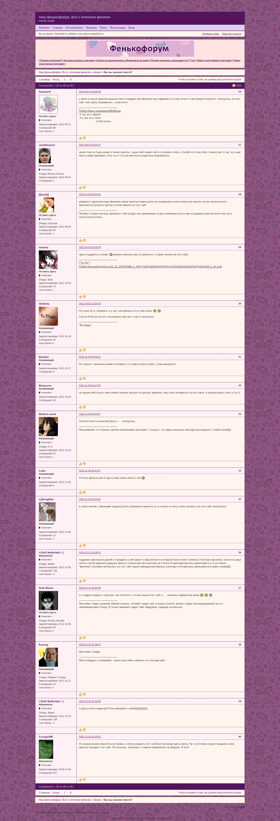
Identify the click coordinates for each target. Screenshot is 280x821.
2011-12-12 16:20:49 (90, 588)
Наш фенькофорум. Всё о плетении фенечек (74, 17)
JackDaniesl (47, 145)
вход (219, 79)
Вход (131, 27)
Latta (42, 470)
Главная (57, 27)
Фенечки (44, 27)
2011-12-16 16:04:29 (90, 701)
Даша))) (44, 194)
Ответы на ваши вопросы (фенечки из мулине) (122, 60)
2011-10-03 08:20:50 (90, 194)
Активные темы (210, 34)
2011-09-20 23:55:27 (90, 145)
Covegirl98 (46, 736)
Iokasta (43, 247)
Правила (91, 27)
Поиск (103, 27)
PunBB (241, 807)
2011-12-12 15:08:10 (90, 552)
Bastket (44, 356)
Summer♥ (45, 91)
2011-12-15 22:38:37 (90, 644)
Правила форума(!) (51, 60)
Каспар (43, 644)
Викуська (45, 385)
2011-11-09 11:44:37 (89, 414)
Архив (97, 72)
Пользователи (74, 27)
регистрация (234, 79)
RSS (239, 85)
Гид (193, 60)
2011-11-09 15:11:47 (89, 470)
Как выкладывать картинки (79, 60)
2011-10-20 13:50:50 (90, 303)
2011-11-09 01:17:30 (90, 385)
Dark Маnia (46, 587)
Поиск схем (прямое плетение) (214, 60)
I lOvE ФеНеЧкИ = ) (51, 552)
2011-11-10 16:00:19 (90, 499)
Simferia (44, 303)
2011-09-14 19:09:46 (90, 91)
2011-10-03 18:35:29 (90, 247)
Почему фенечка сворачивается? (170, 60)
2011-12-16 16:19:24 (90, 736)
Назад (55, 79)
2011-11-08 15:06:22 (90, 357)
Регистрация (118, 27)
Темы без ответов (231, 34)
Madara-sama (47, 414)
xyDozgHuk (46, 499)
